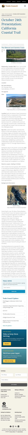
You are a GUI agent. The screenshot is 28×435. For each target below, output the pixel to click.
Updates (24, 1)
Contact (9, 1)
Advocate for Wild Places (20, 396)
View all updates (7, 325)
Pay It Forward (18, 397)
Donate (19, 1)
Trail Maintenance (19, 421)
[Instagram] (13, 426)
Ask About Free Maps (5, 420)
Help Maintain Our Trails (6, 417)
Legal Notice (20, 431)
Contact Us (17, 393)
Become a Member (19, 394)
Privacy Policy (12, 431)
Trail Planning (18, 415)
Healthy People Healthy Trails (20, 417)
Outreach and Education (20, 420)
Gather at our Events (5, 418)
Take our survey (9, 361)
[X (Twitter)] (16, 426)
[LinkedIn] (18, 426)
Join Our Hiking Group (5, 415)
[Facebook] (10, 426)
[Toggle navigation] (25, 6)
